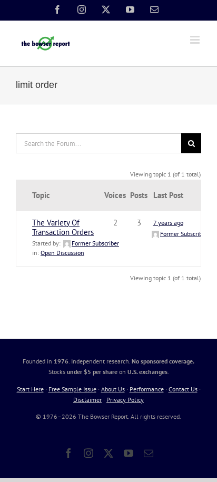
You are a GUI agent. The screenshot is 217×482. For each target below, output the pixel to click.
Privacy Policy (125, 400)
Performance (147, 389)
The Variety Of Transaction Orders (63, 227)
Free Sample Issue (72, 389)
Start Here (30, 389)
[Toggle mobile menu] (195, 39)
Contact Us (183, 389)
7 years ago (168, 223)
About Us (113, 389)
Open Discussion (62, 253)
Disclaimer (87, 400)
